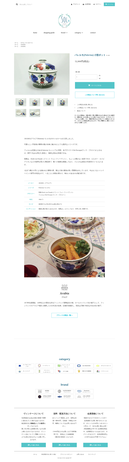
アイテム (110, 4)
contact (93, 33)
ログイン (98, 4)
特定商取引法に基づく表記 (48, 454)
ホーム (16, 42)
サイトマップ (92, 454)
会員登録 (88, 4)
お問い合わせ (80, 454)
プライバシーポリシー (66, 454)
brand (63, 33)
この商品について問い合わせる (95, 95)
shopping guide (49, 33)
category (78, 33)
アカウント (76, 4)
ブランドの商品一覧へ (64, 315)
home (35, 33)
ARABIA (23, 44)
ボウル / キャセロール (27, 42)
